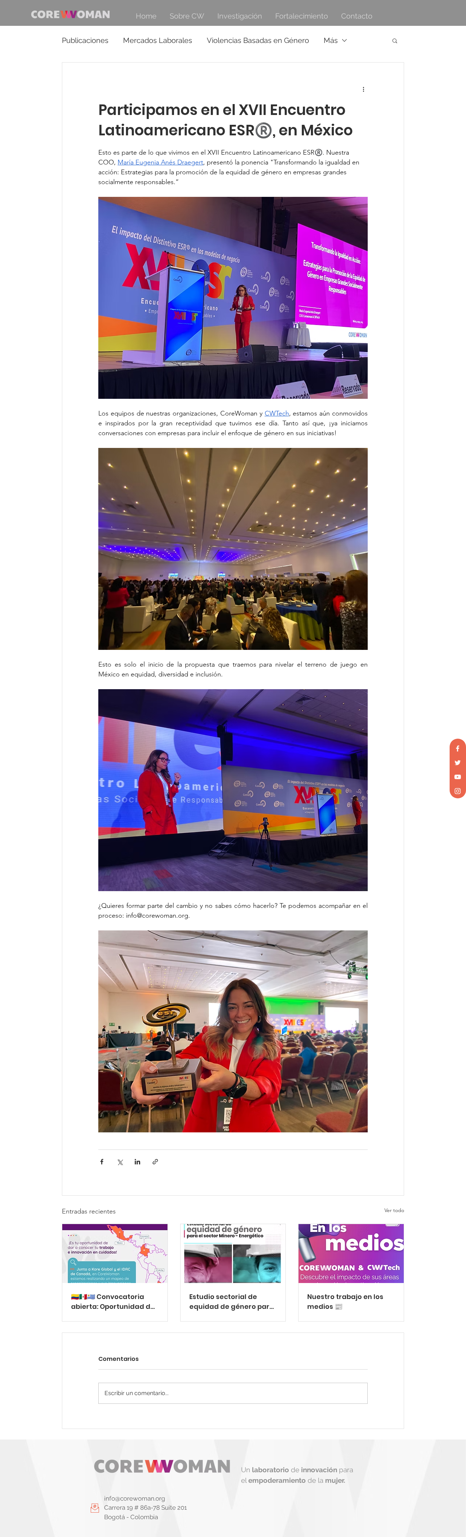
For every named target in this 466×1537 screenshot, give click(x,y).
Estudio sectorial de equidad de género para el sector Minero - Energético (231, 1301)
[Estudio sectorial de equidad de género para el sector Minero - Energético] (233, 1253)
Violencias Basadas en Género (258, 40)
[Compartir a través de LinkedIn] (137, 1161)
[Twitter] (458, 763)
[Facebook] (458, 748)
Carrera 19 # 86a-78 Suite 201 (145, 1507)
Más (331, 40)
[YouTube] (458, 777)
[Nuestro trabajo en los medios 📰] (351, 1253)
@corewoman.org (140, 1498)
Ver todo (394, 1210)
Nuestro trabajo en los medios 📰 (345, 1301)
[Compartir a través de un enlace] (155, 1161)
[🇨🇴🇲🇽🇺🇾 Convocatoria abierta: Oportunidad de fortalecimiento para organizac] (114, 1253)
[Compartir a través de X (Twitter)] (119, 1161)
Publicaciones (85, 40)
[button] (394, 40)
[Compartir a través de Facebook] (101, 1161)
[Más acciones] (363, 88)
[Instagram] (458, 791)
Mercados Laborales (157, 40)
